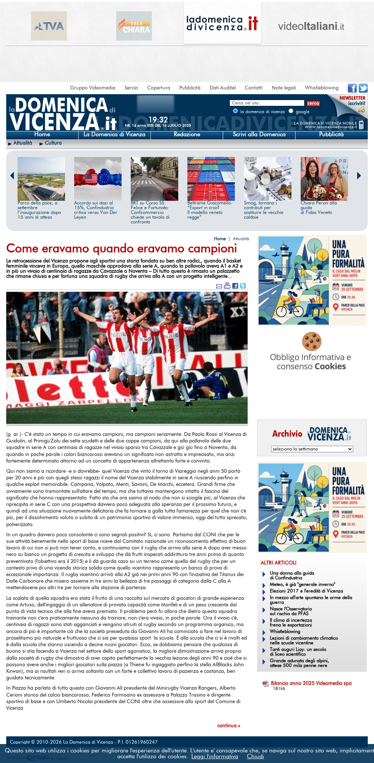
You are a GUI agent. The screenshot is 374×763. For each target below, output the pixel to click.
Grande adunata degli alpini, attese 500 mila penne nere (299, 663)
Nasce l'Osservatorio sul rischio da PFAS (291, 611)
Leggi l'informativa (214, 756)
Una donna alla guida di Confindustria (292, 575)
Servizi (131, 88)
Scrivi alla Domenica (259, 134)
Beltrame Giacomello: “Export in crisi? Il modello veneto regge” (209, 210)
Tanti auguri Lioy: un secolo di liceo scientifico (298, 652)
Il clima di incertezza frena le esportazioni (291, 623)
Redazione (187, 134)
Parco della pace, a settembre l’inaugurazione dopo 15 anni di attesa (39, 210)
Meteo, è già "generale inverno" (302, 584)
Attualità (23, 143)
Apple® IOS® (310, 404)
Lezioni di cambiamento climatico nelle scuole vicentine (304, 640)
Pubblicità (190, 88)
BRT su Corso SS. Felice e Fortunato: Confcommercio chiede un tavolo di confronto (150, 213)
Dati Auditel (223, 88)
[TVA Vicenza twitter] (363, 91)
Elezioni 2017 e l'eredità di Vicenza (306, 591)
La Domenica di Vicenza (114, 134)
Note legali (284, 88)
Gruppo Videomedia (92, 88)
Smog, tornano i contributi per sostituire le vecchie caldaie (263, 210)
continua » (228, 725)
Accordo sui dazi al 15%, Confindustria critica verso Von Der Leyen (95, 210)
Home (42, 134)
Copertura (158, 88)
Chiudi (255, 756)
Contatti (254, 88)
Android (269, 404)
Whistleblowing (322, 88)
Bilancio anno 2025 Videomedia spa (311, 683)
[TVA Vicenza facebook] (352, 91)
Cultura (53, 143)
